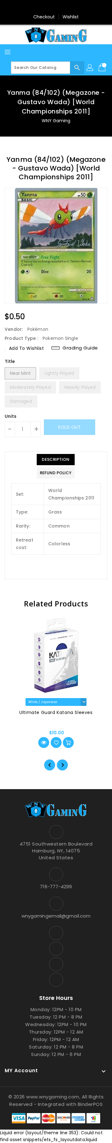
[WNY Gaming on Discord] (62, 7)
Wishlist (71, 17)
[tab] (56, 459)
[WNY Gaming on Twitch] (73, 7)
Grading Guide (80, 348)
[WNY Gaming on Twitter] (50, 7)
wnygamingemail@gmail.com (56, 916)
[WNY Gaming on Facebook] (38, 7)
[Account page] (90, 67)
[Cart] (102, 67)
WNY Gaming (56, 121)
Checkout (44, 17)
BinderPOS (90, 1104)
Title (10, 361)
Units (11, 416)
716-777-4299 (56, 886)
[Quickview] (43, 742)
